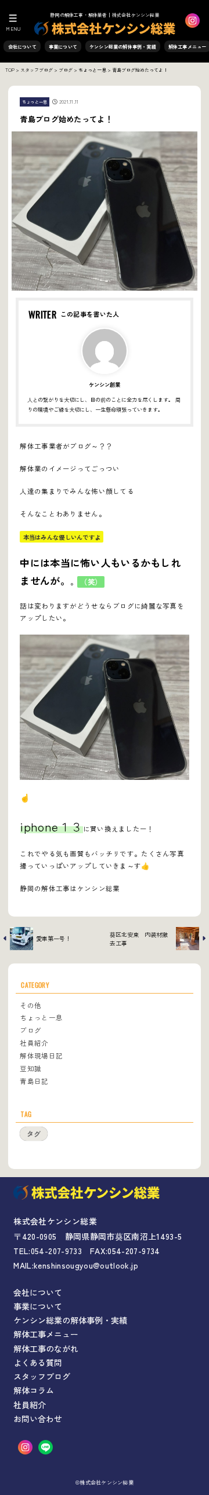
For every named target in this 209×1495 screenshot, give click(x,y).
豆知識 (30, 1068)
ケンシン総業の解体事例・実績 (122, 46)
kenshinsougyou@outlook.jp (86, 1265)
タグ (34, 1133)
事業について (63, 46)
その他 (30, 1005)
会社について (22, 46)
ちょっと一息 (34, 101)
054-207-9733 (56, 1250)
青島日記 (34, 1081)
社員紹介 (34, 1042)
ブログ (30, 1030)
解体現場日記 (41, 1055)
